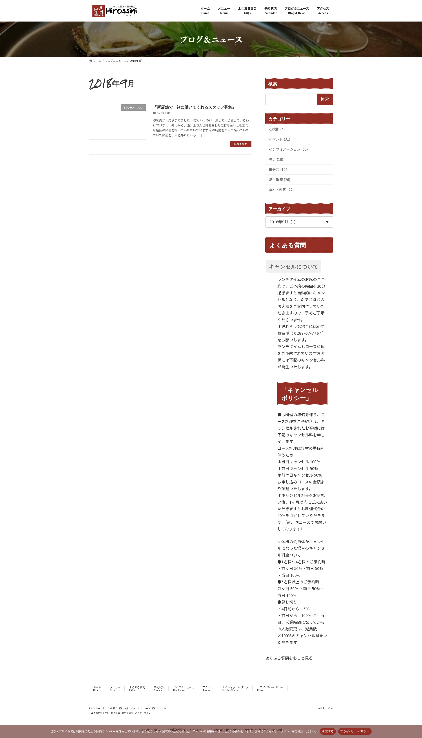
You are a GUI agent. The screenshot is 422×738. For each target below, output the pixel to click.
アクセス (208, 688)
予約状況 (159, 688)
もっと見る (303, 658)
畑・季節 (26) (279, 179)
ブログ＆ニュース (183, 688)
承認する (328, 731)
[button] (299, 266)
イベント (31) (279, 139)
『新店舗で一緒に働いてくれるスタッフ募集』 (194, 107)
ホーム (97, 688)
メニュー (115, 688)
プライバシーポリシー (270, 688)
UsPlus (329, 708)
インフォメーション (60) (288, 149)
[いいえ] (416, 731)
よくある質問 (137, 688)
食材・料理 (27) (281, 189)
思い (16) (276, 159)
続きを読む (240, 144)
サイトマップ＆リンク (235, 688)
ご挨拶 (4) (277, 129)
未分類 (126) (279, 169)
